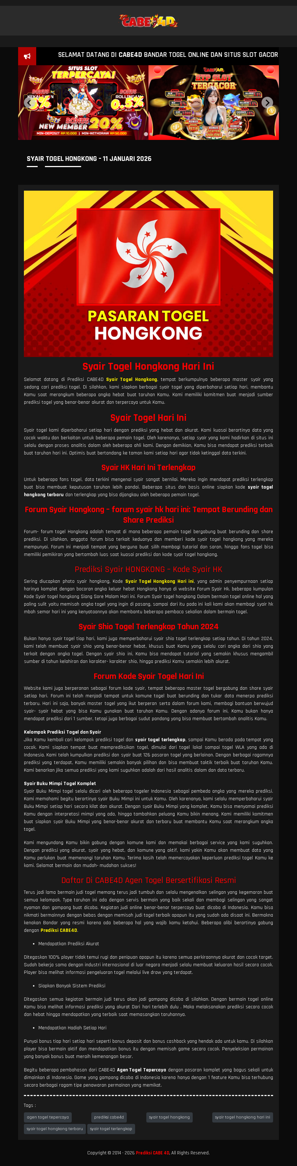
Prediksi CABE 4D (152, 1153)
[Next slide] (267, 102)
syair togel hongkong (169, 1117)
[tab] (146, 134)
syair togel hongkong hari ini (242, 1117)
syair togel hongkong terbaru (55, 1129)
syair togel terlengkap (111, 1129)
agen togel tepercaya (48, 1117)
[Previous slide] (29, 102)
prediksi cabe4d (109, 1117)
